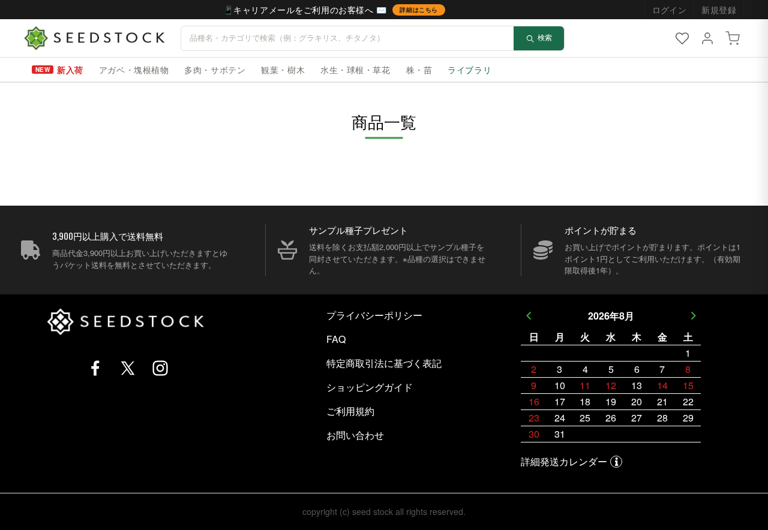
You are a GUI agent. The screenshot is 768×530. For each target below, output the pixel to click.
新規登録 (718, 10)
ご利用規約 (350, 411)
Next (693, 315)
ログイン (669, 10)
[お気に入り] (682, 38)
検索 (545, 38)
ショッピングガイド (369, 387)
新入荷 (70, 70)
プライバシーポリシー (374, 315)
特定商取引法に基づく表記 (384, 363)
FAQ (336, 339)
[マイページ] (707, 38)
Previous (528, 315)
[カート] (732, 38)
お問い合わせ (355, 435)
